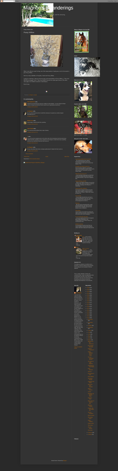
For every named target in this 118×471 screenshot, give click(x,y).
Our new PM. (78, 195)
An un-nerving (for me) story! (81, 216)
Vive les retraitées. (90, 413)
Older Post (66, 156)
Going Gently (79, 235)
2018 (88, 302)
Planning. (77, 203)
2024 (88, 291)
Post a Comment (29, 153)
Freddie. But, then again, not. (91, 409)
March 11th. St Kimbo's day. (91, 402)
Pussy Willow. (91, 376)
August (89, 330)
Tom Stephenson (31, 101)
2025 (88, 289)
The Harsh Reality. (90, 379)
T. (27, 136)
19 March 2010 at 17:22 (32, 132)
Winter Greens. (90, 389)
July (89, 332)
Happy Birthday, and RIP (80, 181)
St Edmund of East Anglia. (91, 366)
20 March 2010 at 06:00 (32, 150)
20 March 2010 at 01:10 (32, 143)
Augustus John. (90, 398)
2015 (88, 308)
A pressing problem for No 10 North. (83, 159)
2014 (88, 310)
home (77, 247)
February (90, 432)
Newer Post (26, 156)
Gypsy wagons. (90, 421)
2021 (88, 297)
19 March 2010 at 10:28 (32, 116)
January (90, 434)
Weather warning (79, 224)
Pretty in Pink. (91, 423)
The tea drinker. (90, 428)
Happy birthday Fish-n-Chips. (90, 353)
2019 (88, 300)
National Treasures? (91, 349)
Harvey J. (90, 371)
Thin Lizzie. (90, 425)
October (90, 325)
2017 (88, 304)
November (90, 322)
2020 (88, 299)
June (89, 334)
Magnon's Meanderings (48, 7)
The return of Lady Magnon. (90, 362)
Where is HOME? (90, 406)
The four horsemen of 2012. (91, 358)
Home (47, 156)
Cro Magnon (30, 111)
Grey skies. (90, 430)
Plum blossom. (90, 369)
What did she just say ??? (81, 173)
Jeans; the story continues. (81, 188)
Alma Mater (77, 210)
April (89, 338)
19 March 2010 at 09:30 (32, 106)
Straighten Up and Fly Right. (91, 395)
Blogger (65, 460)
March (89, 339)
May (89, 336)
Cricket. (89, 391)
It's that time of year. (91, 374)
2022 (88, 295)
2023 (88, 293)
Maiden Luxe (30, 120)
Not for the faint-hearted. (90, 385)
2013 (88, 312)
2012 (88, 314)
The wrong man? (90, 418)
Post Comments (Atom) (35, 158)
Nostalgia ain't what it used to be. (82, 166)
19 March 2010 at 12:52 (32, 124)
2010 (88, 317)
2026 (88, 287)
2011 (88, 315)
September (90, 327)
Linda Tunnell (30, 128)
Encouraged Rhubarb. (90, 346)
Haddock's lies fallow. (91, 382)
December (90, 319)
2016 (88, 306)
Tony (83, 236)
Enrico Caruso (91, 415)
